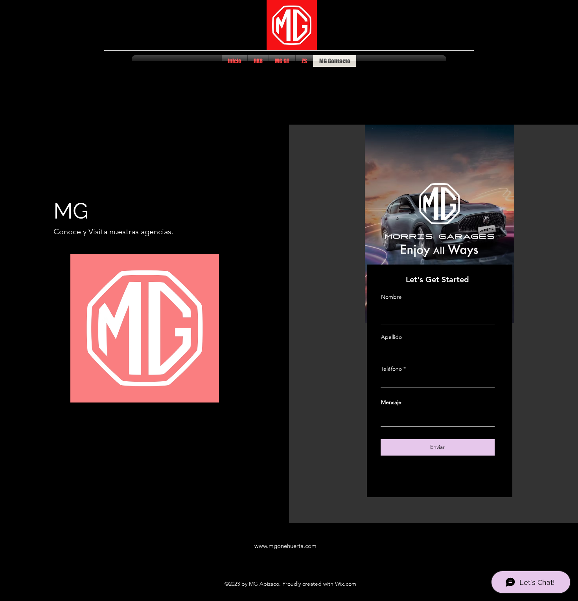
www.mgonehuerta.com (285, 546)
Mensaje (391, 402)
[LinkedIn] (457, 482)
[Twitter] (433, 482)
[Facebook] (422, 482)
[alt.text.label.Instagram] (470, 61)
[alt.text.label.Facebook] (458, 61)
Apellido (391, 337)
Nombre (391, 297)
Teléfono (391, 368)
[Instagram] (445, 482)
